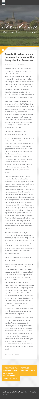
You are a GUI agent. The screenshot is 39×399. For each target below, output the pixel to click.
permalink (16, 355)
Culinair (8, 355)
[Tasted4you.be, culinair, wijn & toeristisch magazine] (19, 27)
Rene (22, 64)
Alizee (32, 392)
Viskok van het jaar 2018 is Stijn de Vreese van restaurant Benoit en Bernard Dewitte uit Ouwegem (10, 373)
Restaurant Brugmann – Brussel (28, 369)
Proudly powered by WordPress (12, 392)
